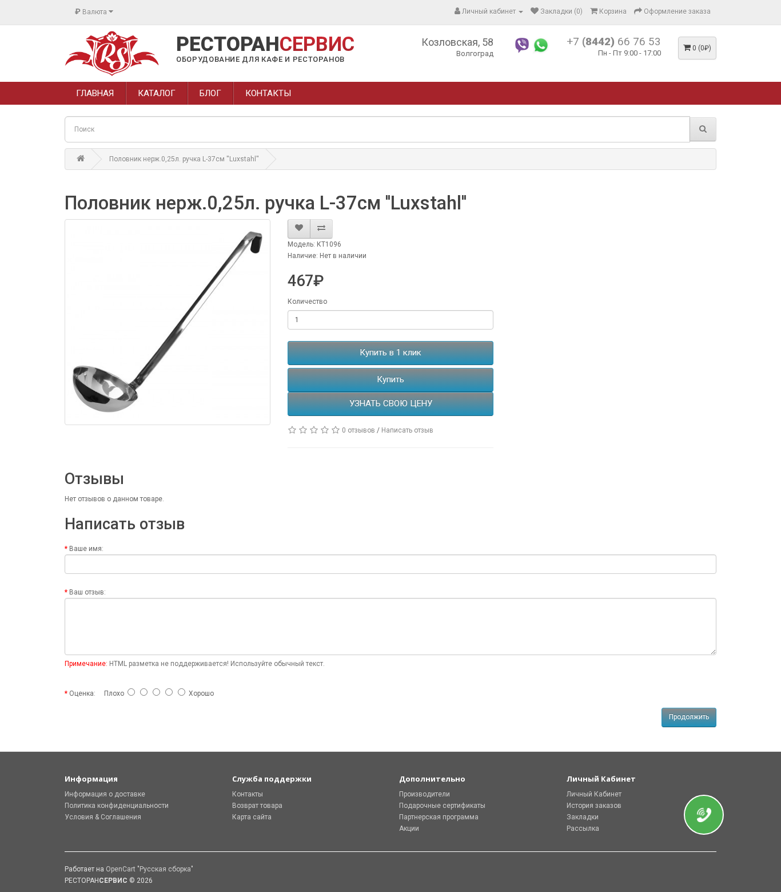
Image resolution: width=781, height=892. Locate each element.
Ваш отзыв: (87, 592)
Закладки (583, 817)
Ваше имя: (86, 549)
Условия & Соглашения (103, 817)
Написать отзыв (407, 430)
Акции (409, 828)
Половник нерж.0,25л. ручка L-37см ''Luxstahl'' (184, 159)
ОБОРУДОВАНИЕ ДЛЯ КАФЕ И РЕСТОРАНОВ (260, 59)
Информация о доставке (105, 794)
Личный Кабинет (594, 794)
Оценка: (82, 693)
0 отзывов (358, 430)
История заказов (594, 806)
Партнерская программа (439, 817)
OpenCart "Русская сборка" (149, 869)
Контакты (247, 794)
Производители (424, 794)
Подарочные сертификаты (442, 806)
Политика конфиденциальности (117, 806)
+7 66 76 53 (614, 41)
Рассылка (583, 828)
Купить (390, 379)
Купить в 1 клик (390, 352)
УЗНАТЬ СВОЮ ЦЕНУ (390, 403)
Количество (307, 302)
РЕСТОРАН (265, 44)
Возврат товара (257, 806)
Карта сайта (252, 817)
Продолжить (689, 717)
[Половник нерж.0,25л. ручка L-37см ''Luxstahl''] (167, 322)
